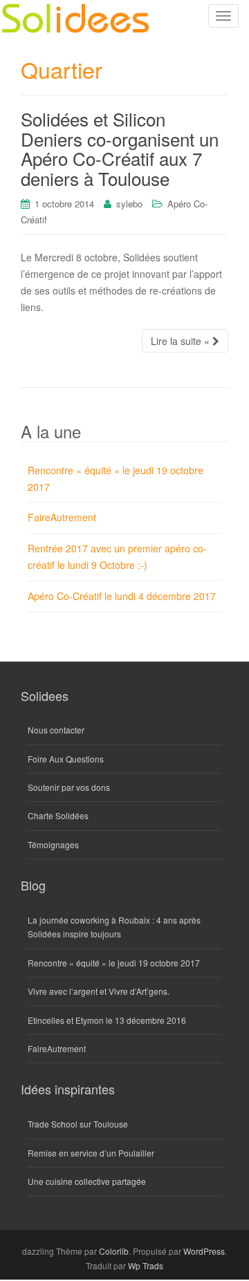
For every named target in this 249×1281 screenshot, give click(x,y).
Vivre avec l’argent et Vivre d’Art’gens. (98, 991)
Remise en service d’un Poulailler (91, 1153)
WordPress (204, 1251)
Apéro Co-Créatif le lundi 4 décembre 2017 (122, 596)
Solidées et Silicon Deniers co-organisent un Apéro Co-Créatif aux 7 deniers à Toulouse (120, 148)
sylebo (129, 203)
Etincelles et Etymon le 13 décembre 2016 (107, 1020)
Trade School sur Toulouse (78, 1124)
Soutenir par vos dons (69, 787)
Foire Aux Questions (66, 759)
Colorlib (114, 1251)
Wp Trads (145, 1265)
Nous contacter (56, 730)
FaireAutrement (62, 517)
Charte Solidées (58, 815)
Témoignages (53, 844)
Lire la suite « (181, 341)
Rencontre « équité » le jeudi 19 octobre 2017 (114, 963)
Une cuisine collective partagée (87, 1181)
